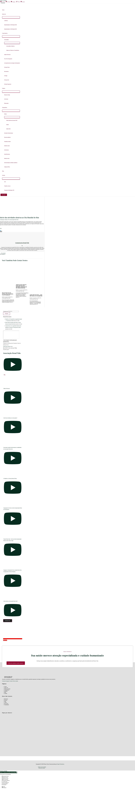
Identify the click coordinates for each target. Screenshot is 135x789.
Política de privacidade (42, 767)
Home (3, 9)
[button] (2, 3)
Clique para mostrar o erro (7, 346)
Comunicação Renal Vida (22, 242)
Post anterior (3, 253)
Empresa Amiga (7, 94)
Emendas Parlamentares (8, 133)
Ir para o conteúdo (3, 0)
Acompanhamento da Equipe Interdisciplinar (12, 63)
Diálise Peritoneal (7, 54)
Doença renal (6, 79)
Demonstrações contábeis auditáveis (10, 162)
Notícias (6, 219)
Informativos (6, 150)
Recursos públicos (7, 137)
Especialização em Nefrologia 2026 (10, 24)
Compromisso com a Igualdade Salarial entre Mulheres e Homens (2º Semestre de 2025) (6, 750)
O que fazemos (4, 33)
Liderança (6, 20)
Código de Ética (7, 166)
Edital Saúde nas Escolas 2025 (11, 120)
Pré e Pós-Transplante (8, 58)
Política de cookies (41, 768)
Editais (5, 114)
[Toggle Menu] (11, 17)
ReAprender (6, 103)
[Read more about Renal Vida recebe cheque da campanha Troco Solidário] (8, 290)
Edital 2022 (8, 128)
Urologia (5, 75)
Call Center (6, 99)
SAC (5, 181)
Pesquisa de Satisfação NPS (9, 190)
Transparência (4, 107)
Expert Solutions (60, 764)
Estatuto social (7, 145)
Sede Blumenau (7, 154)
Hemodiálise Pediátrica (10, 46)
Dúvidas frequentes (7, 84)
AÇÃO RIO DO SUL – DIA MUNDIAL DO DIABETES (36, 295)
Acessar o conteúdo (3, 771)
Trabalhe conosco (7, 186)
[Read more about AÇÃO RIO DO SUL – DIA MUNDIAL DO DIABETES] (36, 292)
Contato (3, 175)
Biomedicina (6, 71)
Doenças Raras (7, 67)
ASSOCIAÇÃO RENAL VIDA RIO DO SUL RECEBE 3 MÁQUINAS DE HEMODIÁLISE (21, 286)
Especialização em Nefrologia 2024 (10, 29)
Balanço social (6, 158)
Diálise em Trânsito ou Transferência (12, 50)
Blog (3, 171)
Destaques (2, 219)
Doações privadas (7, 141)
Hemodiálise (6, 39)
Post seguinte (3, 254)
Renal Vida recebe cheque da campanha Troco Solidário (7, 294)
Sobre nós (4, 14)
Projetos (3, 88)
